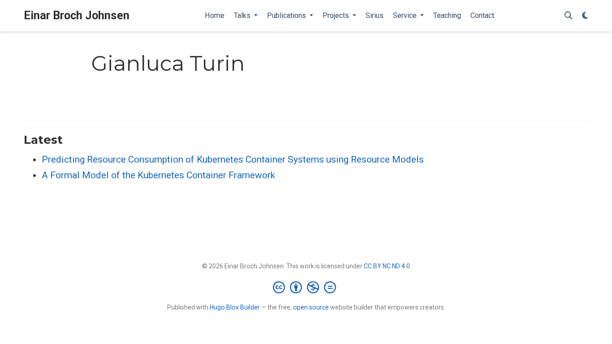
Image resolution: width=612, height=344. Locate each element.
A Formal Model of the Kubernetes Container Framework (158, 175)
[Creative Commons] (306, 287)
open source (311, 307)
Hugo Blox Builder (235, 307)
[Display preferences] (585, 16)
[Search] (569, 16)
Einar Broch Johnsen (76, 15)
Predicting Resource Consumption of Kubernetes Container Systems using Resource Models (233, 159)
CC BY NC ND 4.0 (387, 266)
